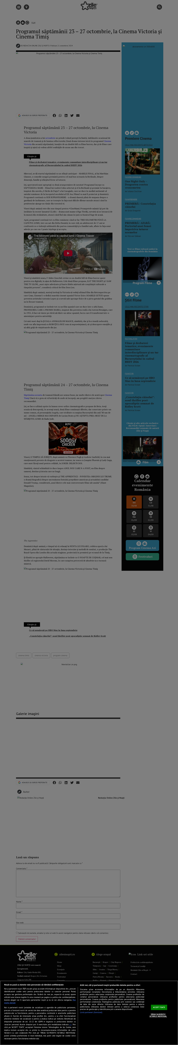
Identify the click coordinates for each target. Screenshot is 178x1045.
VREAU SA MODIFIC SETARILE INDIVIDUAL (158, 1015)
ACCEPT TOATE (159, 1007)
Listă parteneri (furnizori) (91, 1012)
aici (70, 1024)
